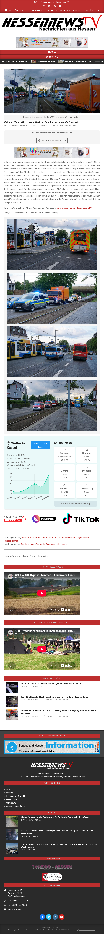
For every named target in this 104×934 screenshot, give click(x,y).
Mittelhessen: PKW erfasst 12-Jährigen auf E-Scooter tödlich (51, 683)
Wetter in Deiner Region (40, 445)
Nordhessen (70, 125)
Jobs (8, 789)
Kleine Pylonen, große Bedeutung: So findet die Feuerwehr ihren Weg (55, 817)
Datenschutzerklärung (15, 806)
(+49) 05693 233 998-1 (18, 900)
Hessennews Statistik (15, 796)
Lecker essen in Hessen (17, 61)
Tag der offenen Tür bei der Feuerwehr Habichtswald (44, 544)
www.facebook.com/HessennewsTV (74, 208)
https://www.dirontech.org (86, 929)
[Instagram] (44, 518)
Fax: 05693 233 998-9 (17, 905)
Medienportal (11, 799)
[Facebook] (15, 518)
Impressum (11, 803)
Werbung (9, 792)
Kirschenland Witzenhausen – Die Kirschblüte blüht (55, 61)
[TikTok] (81, 518)
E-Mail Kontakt (14, 909)
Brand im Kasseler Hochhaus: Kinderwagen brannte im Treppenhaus (54, 697)
